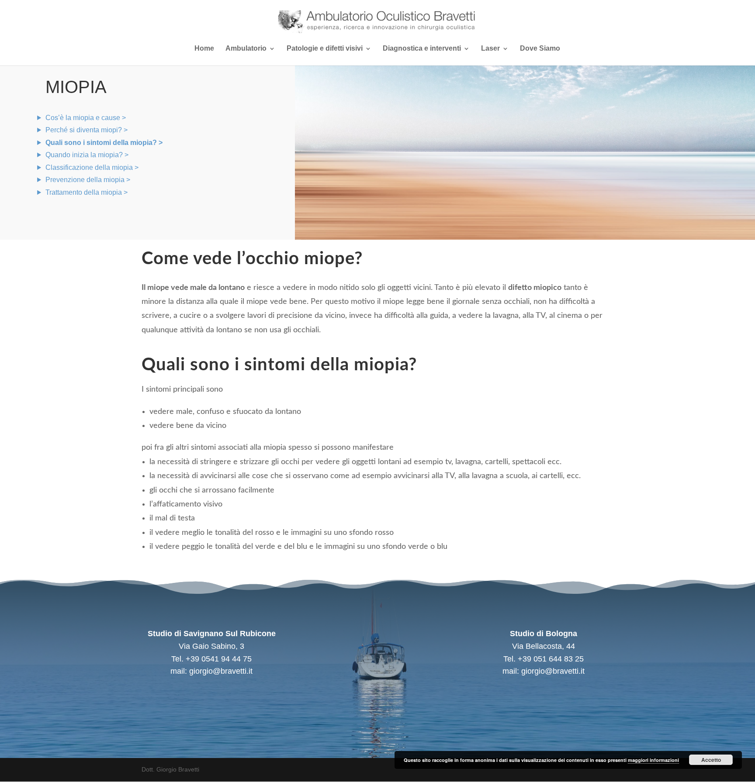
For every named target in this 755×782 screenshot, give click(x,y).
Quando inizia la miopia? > (86, 154)
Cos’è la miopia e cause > (85, 117)
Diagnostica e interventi (422, 48)
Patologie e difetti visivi (325, 48)
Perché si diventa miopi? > (86, 130)
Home (204, 48)
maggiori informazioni (653, 760)
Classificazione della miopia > (92, 167)
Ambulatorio (246, 48)
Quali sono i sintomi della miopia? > (104, 142)
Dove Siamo (540, 48)
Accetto (711, 760)
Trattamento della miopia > (86, 192)
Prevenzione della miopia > (87, 179)
